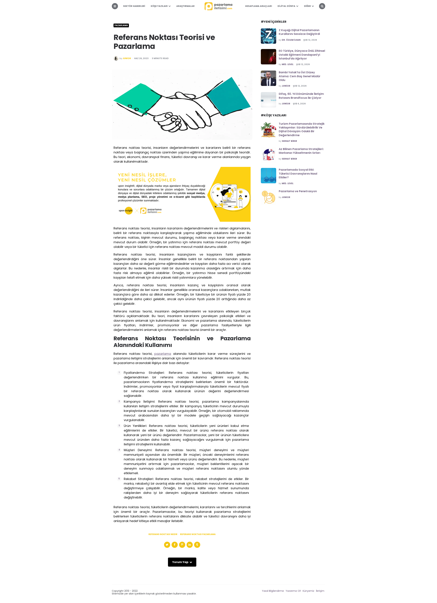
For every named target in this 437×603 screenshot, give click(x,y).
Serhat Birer (289, 141)
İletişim (320, 591)
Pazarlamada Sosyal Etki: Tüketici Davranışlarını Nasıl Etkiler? (298, 173)
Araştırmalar (185, 6)
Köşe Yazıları (159, 6)
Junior (127, 58)
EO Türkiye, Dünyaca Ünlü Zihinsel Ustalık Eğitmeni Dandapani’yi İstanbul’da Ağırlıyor (302, 54)
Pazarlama (121, 25)
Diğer (307, 6)
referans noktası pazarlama (198, 534)
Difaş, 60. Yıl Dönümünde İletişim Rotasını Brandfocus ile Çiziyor (301, 96)
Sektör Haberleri (134, 6)
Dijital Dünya (286, 6)
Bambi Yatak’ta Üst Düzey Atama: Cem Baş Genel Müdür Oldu (299, 76)
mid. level (287, 64)
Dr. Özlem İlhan (291, 40)
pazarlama (162, 354)
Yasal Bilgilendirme (273, 591)
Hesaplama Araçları (258, 6)
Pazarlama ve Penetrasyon (298, 191)
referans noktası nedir (163, 534)
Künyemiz (308, 591)
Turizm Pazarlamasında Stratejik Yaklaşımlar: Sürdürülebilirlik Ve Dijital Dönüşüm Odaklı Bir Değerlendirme (302, 129)
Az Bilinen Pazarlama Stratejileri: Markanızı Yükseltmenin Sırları (301, 151)
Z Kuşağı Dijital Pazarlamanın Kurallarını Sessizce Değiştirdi (299, 32)
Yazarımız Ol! (293, 591)
